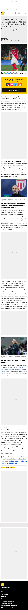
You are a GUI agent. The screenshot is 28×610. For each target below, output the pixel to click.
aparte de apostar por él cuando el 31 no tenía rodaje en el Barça (13, 369)
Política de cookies (6, 603)
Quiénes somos (5, 587)
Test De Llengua (16, 9)
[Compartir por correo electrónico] (13, 73)
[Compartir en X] (2, 73)
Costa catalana (24, 9)
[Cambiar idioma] (22, 13)
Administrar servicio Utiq (8, 608)
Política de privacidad (7, 601)
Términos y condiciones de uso (10, 598)
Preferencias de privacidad (9, 605)
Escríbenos (4, 594)
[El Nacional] (2, 13)
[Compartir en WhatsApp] (5, 73)
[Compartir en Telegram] (7, 73)
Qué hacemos (5, 589)
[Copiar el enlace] (16, 73)
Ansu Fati (12, 467)
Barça (7, 467)
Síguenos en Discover (6, 9)
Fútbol (2, 467)
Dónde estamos (5, 592)
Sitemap (3, 596)
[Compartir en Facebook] (10, 73)
